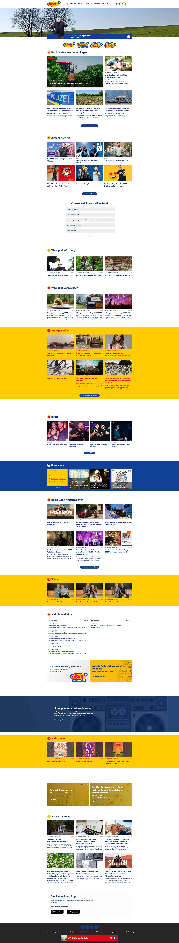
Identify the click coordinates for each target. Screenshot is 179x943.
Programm (81, 4)
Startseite (68, 4)
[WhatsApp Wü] (96, 927)
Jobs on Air (105, 4)
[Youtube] (91, 927)
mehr (86, 620)
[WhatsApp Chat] (128, 36)
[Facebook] (83, 927)
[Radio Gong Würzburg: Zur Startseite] (54, 4)
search (130, 4)
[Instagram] (87, 927)
